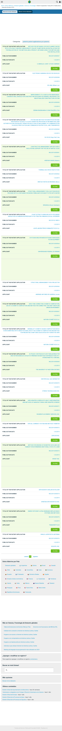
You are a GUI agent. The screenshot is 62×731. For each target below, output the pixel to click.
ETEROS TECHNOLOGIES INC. (51, 391)
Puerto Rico (29, 587)
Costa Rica (30, 570)
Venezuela (28, 592)
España (47, 574)
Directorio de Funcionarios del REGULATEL (45, 627)
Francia (31, 579)
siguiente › (35, 556)
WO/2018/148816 (54, 220)
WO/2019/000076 (54, 538)
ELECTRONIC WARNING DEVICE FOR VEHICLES (46, 73)
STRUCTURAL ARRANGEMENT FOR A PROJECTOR (45, 282)
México (27, 583)
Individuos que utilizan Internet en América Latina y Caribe (20, 646)
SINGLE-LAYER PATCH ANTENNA (50, 534)
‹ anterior (26, 556)
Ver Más (55, 68)
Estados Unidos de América (15, 579)
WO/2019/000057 (54, 56)
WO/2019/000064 (54, 243)
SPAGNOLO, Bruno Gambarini (51, 205)
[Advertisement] (31, 28)
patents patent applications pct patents (36, 41)
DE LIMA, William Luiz (53, 85)
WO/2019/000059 (54, 102)
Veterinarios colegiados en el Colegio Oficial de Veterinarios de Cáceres (23, 692)
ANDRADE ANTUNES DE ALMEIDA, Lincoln (48, 294)
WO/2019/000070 (54, 383)
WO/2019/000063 (54, 197)
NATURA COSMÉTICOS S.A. (52, 319)
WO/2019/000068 (54, 336)
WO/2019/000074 (54, 493)
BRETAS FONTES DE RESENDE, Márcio (49, 182)
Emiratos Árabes (34, 574)
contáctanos (33, 659)
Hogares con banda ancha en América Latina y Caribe (19, 642)
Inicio (2, 5)
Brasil (43, 565)
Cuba (40, 570)
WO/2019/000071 (54, 406)
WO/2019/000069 (54, 361)
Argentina (24, 565)
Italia (18, 583)
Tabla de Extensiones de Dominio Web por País (17, 627)
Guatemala (41, 579)
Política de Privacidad (30, 728)
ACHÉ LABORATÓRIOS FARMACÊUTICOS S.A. (46, 228)
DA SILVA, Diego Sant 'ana (52, 137)
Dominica (50, 570)
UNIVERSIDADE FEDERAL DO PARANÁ (49, 251)
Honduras (53, 579)
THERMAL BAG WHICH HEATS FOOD (49, 170)
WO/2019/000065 (54, 286)
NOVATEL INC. (55, 546)
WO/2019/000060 (54, 129)
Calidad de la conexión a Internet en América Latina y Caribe (21, 630)
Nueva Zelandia (39, 583)
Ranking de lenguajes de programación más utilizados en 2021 (22, 649)
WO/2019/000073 (54, 451)
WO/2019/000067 (54, 311)
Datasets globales (19, 5)
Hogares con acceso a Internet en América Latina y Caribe (20, 634)
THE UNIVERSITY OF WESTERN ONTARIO (48, 369)
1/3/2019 (57, 60)
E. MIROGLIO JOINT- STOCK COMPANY (48, 64)
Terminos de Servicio (19, 728)
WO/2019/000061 (54, 152)
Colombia (18, 570)
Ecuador (9, 574)
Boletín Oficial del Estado (10, 694)
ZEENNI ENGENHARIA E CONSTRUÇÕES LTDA (46, 110)
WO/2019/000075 (54, 517)
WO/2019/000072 (54, 427)
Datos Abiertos (9, 5)
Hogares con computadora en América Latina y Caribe (19, 638)
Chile (8, 570)
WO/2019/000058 (54, 77)
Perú (19, 587)
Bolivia (34, 565)
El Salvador (20, 574)
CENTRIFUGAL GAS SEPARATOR (50, 379)
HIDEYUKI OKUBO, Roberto (52, 160)
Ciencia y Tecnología (30, 5)
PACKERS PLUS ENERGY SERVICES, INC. (48, 414)
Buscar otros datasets (25, 11)
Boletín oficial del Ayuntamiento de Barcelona (16, 689)
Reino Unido (42, 587)
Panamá (52, 583)
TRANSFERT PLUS (54, 525)
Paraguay (9, 587)
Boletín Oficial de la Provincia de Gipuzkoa (15, 699)
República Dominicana (13, 592)
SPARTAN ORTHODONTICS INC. (50, 501)
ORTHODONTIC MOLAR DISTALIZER (49, 489)
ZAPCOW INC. (55, 435)
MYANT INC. (56, 459)
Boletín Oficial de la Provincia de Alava (13, 697)
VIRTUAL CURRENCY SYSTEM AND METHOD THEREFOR (44, 423)
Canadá (53, 565)
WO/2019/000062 (54, 174)
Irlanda (9, 583)
